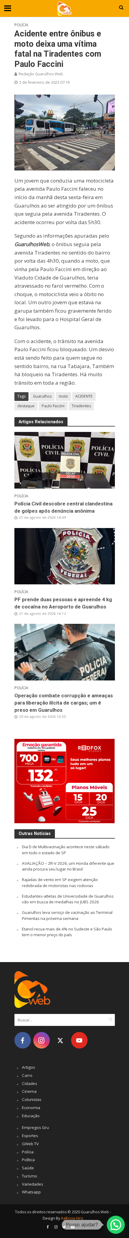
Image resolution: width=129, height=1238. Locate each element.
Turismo (29, 1176)
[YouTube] (79, 1040)
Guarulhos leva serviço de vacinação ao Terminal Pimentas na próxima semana (67, 915)
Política (28, 1159)
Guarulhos (42, 396)
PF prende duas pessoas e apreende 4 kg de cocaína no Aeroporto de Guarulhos (63, 603)
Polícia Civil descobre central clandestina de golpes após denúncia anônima (63, 507)
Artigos (28, 1067)
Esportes (30, 1135)
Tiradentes (81, 405)
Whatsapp (31, 1192)
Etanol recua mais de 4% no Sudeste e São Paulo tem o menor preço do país (67, 932)
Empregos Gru (35, 1127)
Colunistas (31, 1099)
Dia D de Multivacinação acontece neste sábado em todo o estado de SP (66, 849)
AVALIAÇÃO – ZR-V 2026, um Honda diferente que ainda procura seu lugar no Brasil (68, 866)
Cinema (29, 1091)
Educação (31, 1115)
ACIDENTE (84, 396)
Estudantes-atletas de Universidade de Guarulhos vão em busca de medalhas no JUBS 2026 (68, 899)
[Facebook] (22, 1040)
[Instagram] (41, 1040)
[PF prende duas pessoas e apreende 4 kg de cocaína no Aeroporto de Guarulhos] (64, 556)
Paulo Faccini (53, 405)
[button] (116, 1225)
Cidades (29, 1083)
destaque (25, 405)
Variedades (32, 1184)
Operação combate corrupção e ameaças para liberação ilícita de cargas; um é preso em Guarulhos (63, 702)
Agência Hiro (72, 1218)
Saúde (28, 1168)
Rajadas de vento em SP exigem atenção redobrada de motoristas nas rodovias (60, 882)
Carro (27, 1075)
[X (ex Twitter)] (60, 1040)
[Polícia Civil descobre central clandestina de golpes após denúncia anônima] (64, 460)
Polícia (21, 24)
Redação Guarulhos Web (41, 74)
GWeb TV (30, 1143)
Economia (31, 1107)
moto (63, 396)
